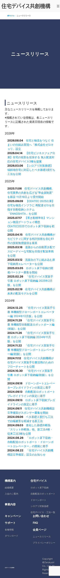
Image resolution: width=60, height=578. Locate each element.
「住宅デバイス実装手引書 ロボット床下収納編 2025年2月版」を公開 (30, 281)
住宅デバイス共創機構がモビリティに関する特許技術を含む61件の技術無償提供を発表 (31, 239)
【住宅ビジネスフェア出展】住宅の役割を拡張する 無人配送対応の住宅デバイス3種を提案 (31, 157)
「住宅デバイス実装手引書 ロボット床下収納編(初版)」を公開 (30, 375)
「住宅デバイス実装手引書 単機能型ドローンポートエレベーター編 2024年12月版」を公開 (31, 312)
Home (11, 16)
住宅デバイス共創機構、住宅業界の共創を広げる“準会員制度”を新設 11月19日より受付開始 (30, 193)
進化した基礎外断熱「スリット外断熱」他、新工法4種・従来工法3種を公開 (30, 429)
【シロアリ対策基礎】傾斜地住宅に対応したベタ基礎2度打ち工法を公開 (31, 170)
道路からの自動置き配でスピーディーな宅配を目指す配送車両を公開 (31, 251)
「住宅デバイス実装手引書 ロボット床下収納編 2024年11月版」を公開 (31, 337)
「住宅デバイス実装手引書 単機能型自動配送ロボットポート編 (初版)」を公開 (31, 324)
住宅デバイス (39, 480)
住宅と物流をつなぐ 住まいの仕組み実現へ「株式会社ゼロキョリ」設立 (30, 145)
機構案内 (10, 480)
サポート (10, 522)
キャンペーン (13, 516)
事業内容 (10, 504)
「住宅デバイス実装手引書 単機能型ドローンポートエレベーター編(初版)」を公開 (31, 349)
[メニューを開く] (58, 6)
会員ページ (39, 529)
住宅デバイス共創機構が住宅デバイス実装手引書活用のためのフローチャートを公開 (30, 362)
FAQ (35, 522)
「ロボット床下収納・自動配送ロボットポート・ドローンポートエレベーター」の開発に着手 (30, 442)
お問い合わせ (41, 516)
